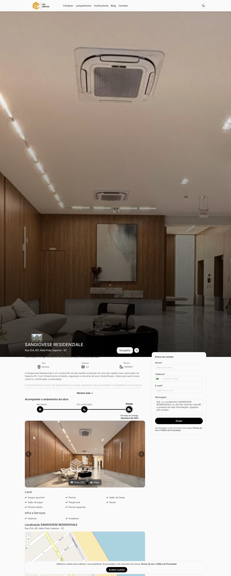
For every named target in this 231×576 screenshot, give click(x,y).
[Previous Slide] (28, 454)
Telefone (160, 374)
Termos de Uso (147, 564)
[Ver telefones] (203, 5)
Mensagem (160, 397)
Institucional (101, 5)
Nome (158, 362)
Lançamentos (83, 5)
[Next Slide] (141, 454)
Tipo (43, 363)
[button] (85, 466)
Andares (85, 363)
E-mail (159, 385)
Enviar (179, 421)
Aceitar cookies (117, 569)
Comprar (68, 5)
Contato (123, 5)
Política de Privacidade (171, 430)
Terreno (126, 363)
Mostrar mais (84, 393)
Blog (113, 5)
